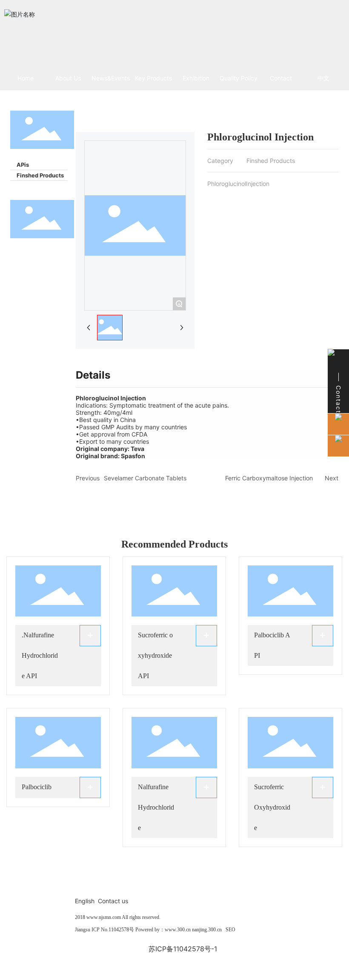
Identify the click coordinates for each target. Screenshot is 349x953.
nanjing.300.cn (207, 930)
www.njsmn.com (103, 917)
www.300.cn (178, 930)
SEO (230, 930)
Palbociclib (36, 786)
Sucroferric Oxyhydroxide (272, 807)
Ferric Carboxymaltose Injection (269, 478)
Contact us (113, 900)
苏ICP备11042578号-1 (183, 948)
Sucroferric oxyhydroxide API (155, 655)
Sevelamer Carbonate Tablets (145, 478)
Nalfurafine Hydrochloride (156, 807)
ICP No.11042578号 (113, 930)
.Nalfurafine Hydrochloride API (40, 655)
